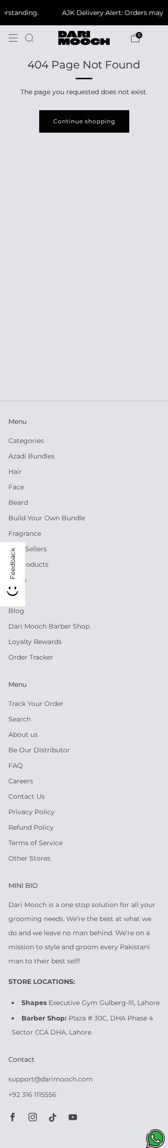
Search (19, 719)
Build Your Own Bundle (46, 518)
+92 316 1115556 (32, 1094)
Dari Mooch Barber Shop (49, 626)
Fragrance (24, 533)
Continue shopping (84, 121)
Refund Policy (31, 827)
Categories (26, 440)
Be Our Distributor (39, 750)
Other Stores (29, 858)
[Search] (29, 38)
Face (16, 487)
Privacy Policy (31, 812)
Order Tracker (30, 657)
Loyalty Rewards (35, 642)
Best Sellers (27, 549)
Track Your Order (35, 703)
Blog (16, 611)
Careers (20, 781)
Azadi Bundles (31, 456)
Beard (18, 502)
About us (23, 734)
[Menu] (13, 38)
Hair (15, 471)
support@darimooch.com (50, 1079)
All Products (28, 564)
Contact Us (26, 796)
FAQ (15, 765)
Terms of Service (35, 843)
